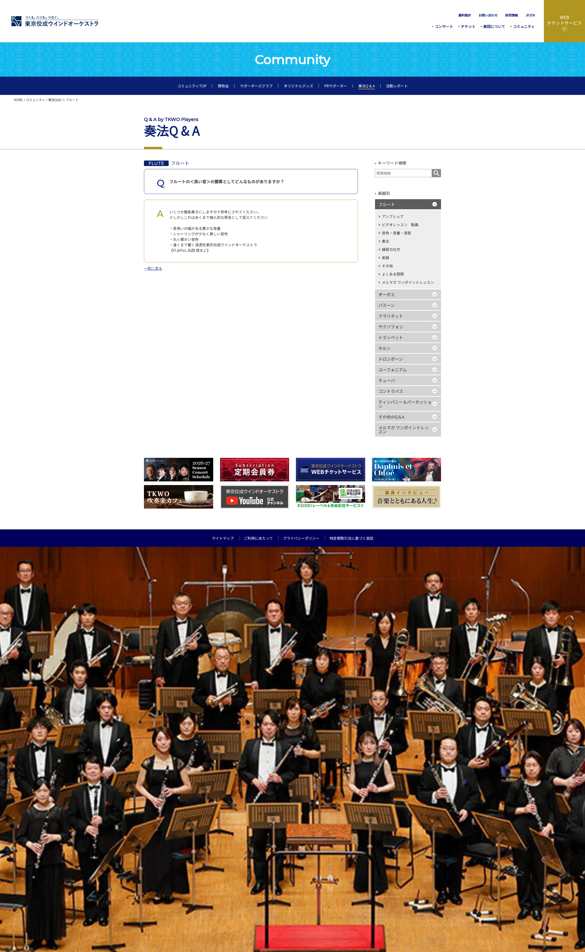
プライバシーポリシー (301, 538)
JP (527, 15)
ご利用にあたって (258, 538)
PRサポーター (335, 86)
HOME (18, 99)
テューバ (386, 380)
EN (532, 15)
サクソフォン (390, 327)
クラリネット (390, 316)
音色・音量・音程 (396, 233)
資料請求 (464, 15)
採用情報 (511, 15)
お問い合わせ (488, 15)
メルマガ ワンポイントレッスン (408, 282)
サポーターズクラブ (256, 86)
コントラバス (390, 391)
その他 (387, 265)
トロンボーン (390, 359)
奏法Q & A (366, 86)
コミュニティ (35, 99)
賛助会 (223, 86)
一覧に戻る (153, 269)
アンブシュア (393, 216)
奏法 (385, 241)
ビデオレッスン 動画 (400, 224)
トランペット (390, 337)
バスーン (386, 305)
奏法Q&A (54, 99)
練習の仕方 (391, 249)
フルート (386, 204)
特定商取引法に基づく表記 (351, 538)
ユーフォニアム (392, 370)
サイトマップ (223, 538)
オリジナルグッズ (298, 86)
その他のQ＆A (391, 417)
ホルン (384, 348)
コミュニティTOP (192, 86)
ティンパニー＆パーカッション (405, 404)
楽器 (385, 257)
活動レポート (397, 86)
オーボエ (386, 294)
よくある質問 (393, 274)
